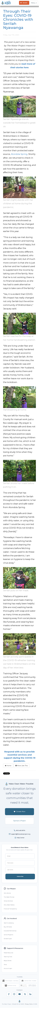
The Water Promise (9, 897)
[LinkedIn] (30, 994)
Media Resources (8, 952)
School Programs (8, 934)
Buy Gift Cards (8, 927)
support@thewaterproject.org (20, 834)
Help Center (20, 837)
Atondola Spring (19, 154)
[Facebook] (8, 994)
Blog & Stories (7, 960)
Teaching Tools (8, 956)
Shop (5, 964)
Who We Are (7, 893)
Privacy (27, 1004)
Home (8, 766)
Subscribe (20, 876)
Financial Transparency (10, 909)
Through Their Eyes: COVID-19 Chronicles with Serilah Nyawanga (18, 19)
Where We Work (8, 901)
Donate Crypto (8, 938)
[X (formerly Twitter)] (25, 994)
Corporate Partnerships (10, 930)
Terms (31, 1004)
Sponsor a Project (19, 821)
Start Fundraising (9, 923)
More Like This (22, 766)
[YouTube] (19, 994)
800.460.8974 (20, 830)
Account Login (8, 968)
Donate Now (20, 811)
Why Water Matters (9, 905)
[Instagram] (14, 994)
